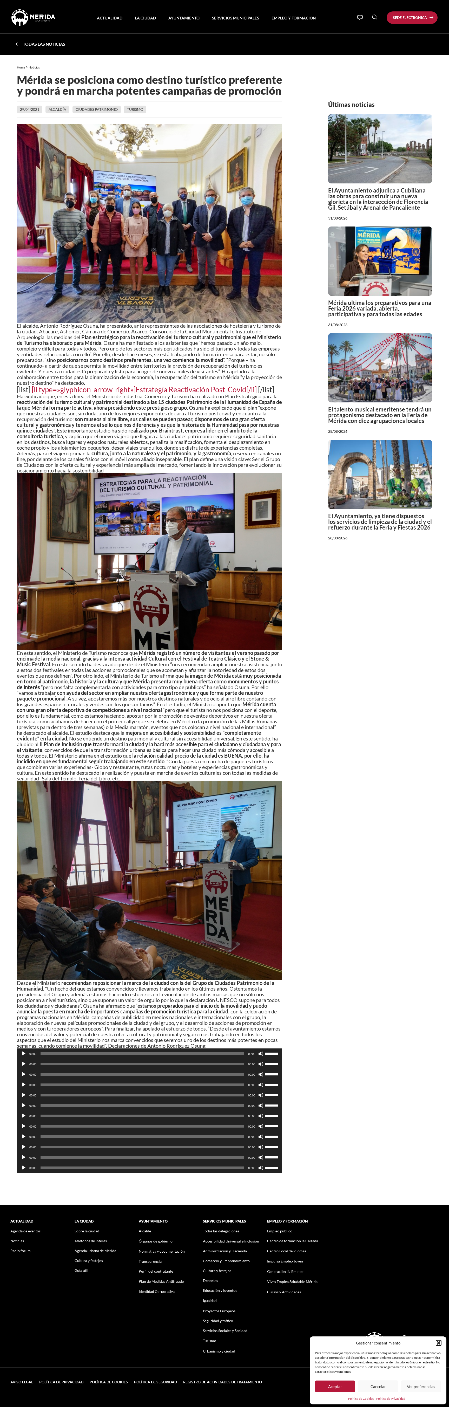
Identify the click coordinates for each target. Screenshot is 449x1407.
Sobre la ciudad (87, 1231)
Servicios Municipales (235, 18)
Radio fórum (20, 1250)
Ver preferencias (421, 1386)
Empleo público (279, 1231)
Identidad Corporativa (157, 1291)
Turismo (135, 109)
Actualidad (109, 18)
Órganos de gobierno (156, 1241)
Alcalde (145, 1231)
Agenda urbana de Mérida (95, 1250)
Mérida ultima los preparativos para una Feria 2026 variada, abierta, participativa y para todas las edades (379, 308)
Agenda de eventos (25, 1231)
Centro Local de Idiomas (286, 1251)
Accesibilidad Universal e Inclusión (231, 1241)
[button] (438, 1343)
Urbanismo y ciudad (219, 1351)
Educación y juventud (220, 1290)
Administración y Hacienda (225, 1251)
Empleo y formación (294, 18)
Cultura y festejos (89, 1260)
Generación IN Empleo (285, 1271)
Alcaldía (57, 109)
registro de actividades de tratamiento (222, 1382)
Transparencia (150, 1261)
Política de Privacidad (390, 1399)
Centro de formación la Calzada (292, 1241)
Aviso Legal (21, 1382)
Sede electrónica (410, 17)
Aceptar (335, 1386)
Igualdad (210, 1300)
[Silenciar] (260, 1053)
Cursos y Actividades (284, 1292)
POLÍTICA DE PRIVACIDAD (61, 1382)
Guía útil (81, 1270)
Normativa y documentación (162, 1251)
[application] (149, 1053)
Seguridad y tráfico (218, 1321)
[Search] (375, 17)
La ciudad (145, 18)
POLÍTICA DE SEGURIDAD (155, 1382)
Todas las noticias (44, 44)
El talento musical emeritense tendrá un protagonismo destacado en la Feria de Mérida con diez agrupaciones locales (380, 415)
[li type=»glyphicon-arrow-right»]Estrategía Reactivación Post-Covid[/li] (144, 389)
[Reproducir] (23, 1053)
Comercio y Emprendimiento (226, 1261)
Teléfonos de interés (91, 1241)
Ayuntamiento (184, 18)
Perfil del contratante (156, 1271)
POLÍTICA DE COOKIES (109, 1382)
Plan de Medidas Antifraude (161, 1281)
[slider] (272, 1053)
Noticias (34, 67)
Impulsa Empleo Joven (285, 1261)
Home (21, 67)
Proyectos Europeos (219, 1311)
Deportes (210, 1280)
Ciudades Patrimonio (97, 109)
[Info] (360, 17)
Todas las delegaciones (221, 1231)
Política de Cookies (361, 1399)
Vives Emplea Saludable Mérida (292, 1281)
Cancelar (378, 1386)
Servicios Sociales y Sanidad (225, 1330)
